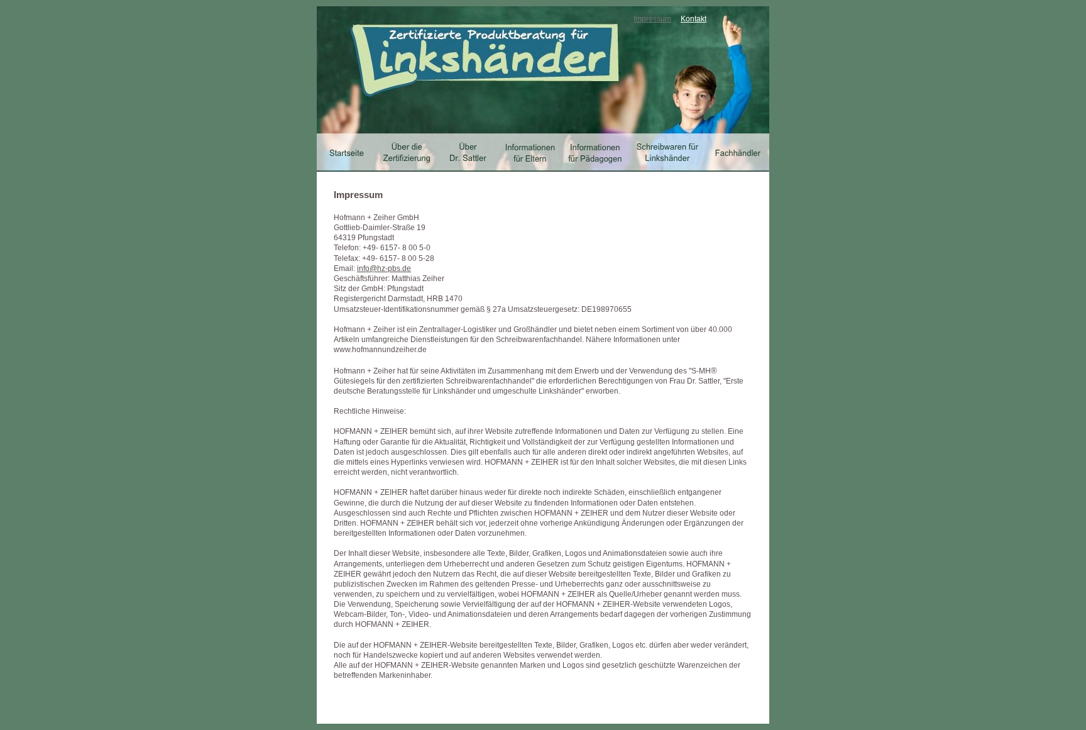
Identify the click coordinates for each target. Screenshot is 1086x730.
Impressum (652, 18)
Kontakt (693, 18)
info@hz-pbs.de (384, 268)
